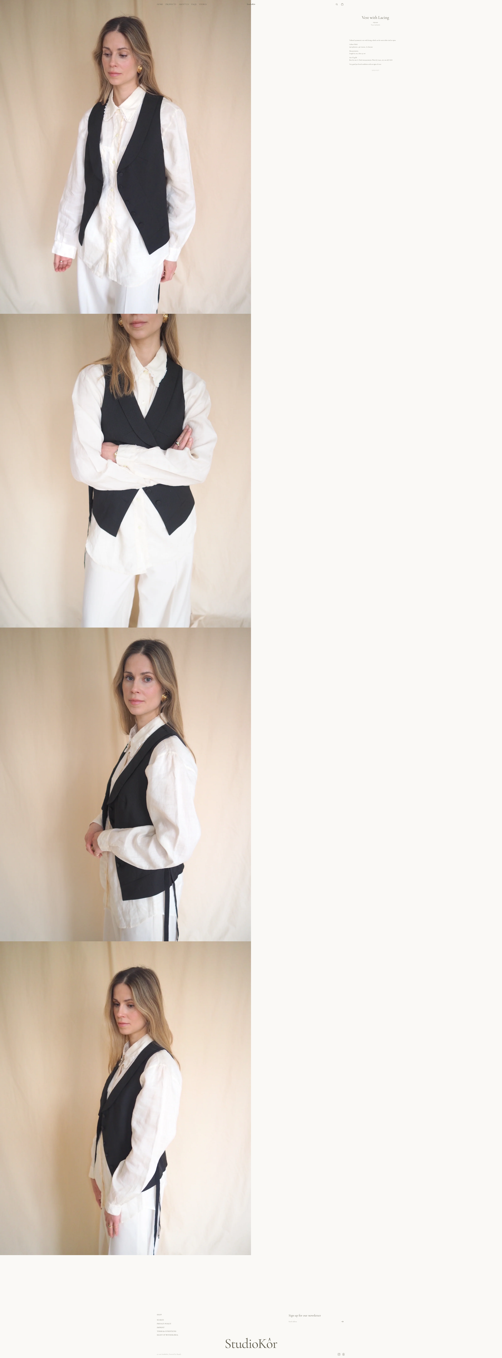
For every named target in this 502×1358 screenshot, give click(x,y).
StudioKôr (165, 1354)
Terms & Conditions (166, 1331)
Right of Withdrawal (167, 1335)
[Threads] (343, 1354)
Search (160, 1320)
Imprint (160, 1327)
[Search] (337, 4)
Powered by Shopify (175, 1354)
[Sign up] (342, 1321)
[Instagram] (339, 1354)
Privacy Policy (164, 1324)
